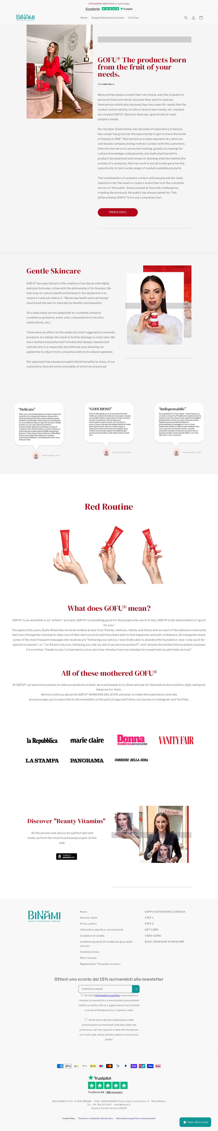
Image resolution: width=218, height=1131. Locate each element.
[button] (186, 17)
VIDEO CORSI (153, 935)
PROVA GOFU (118, 212)
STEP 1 (149, 917)
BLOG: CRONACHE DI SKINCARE (164, 941)
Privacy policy (88, 923)
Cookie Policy (68, 1118)
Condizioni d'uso (89, 951)
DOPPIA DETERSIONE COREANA (165, 911)
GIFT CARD (151, 929)
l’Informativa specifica (107, 995)
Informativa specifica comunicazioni (101, 929)
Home (83, 911)
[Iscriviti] (135, 989)
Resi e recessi (88, 957)
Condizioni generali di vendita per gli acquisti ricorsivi (106, 943)
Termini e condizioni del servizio (95, 1118)
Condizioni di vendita (92, 935)
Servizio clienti (88, 917)
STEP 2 (149, 923)
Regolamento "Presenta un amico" (100, 963)
